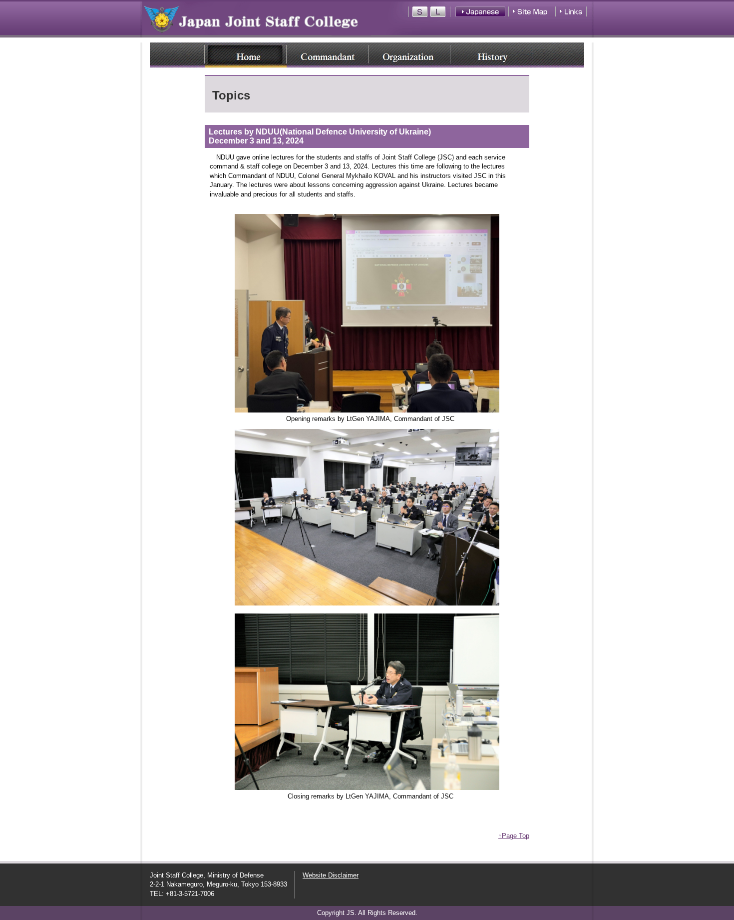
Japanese (480, 11)
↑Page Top (513, 836)
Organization (409, 55)
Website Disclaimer (331, 875)
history (491, 55)
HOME (246, 55)
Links (570, 11)
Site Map (533, 11)
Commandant (327, 55)
